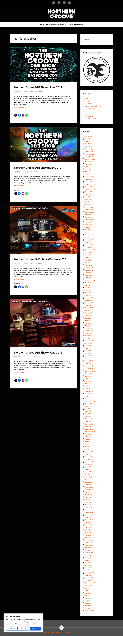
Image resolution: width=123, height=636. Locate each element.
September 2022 (90, 250)
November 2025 (89, 154)
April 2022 (88, 262)
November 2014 (89, 487)
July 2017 (88, 406)
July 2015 (88, 467)
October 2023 (89, 217)
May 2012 (88, 563)
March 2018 (88, 386)
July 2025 (88, 164)
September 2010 (90, 610)
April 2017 (88, 414)
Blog (86, 98)
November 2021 (89, 275)
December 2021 (89, 272)
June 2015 (88, 469)
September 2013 (90, 522)
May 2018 (88, 381)
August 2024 (88, 192)
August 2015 (88, 464)
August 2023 (88, 222)
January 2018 (89, 391)
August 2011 (88, 585)
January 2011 (89, 603)
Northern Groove (92, 103)
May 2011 (88, 593)
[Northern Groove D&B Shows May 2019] (43, 146)
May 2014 (88, 502)
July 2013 (88, 527)
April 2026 (88, 144)
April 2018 (88, 383)
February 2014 (89, 510)
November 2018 (89, 366)
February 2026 (89, 149)
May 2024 (88, 199)
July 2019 (88, 346)
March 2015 (88, 477)
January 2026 (89, 151)
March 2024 (88, 204)
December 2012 (89, 545)
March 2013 (88, 537)
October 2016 (89, 429)
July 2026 (88, 139)
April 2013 (88, 535)
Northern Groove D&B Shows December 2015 (41, 259)
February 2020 (89, 328)
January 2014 (89, 512)
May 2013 (88, 532)
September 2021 (90, 280)
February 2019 (89, 358)
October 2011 (89, 580)
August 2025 (88, 161)
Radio (86, 114)
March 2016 (88, 446)
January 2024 (89, 209)
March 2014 (88, 507)
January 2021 (89, 300)
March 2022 (88, 265)
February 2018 (89, 388)
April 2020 (88, 323)
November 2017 (89, 396)
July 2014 (88, 497)
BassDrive (39, 91)
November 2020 (89, 305)
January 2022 (89, 270)
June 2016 (88, 439)
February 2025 (89, 177)
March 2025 (88, 174)
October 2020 (89, 308)
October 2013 (89, 520)
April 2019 (88, 353)
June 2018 (88, 378)
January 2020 (89, 330)
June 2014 (88, 499)
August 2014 (88, 494)
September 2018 (90, 371)
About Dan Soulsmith (76, 24)
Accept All (35, 628)
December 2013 (89, 515)
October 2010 (89, 608)
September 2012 (90, 552)
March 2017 (88, 416)
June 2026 (88, 141)
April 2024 (88, 202)
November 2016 (89, 426)
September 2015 (90, 462)
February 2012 (89, 570)
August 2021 (88, 282)
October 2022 (89, 247)
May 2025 (88, 169)
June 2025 (88, 166)
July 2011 (88, 588)
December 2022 (89, 242)
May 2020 (88, 320)
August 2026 (88, 136)
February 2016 (89, 449)
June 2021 (88, 288)
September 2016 (90, 431)
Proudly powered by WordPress (52, 632)
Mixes (87, 111)
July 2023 (88, 224)
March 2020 (88, 325)
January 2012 (89, 573)
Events (87, 101)
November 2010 (89, 605)
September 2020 (90, 310)
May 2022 (88, 260)
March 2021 (88, 295)
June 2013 (88, 530)
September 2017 (90, 401)
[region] (23, 622)
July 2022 (88, 255)
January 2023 (89, 240)
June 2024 (88, 197)
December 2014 (89, 484)
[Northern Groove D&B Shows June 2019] (43, 66)
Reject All (23, 628)
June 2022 (88, 257)
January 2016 (89, 452)
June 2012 (88, 560)
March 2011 (88, 598)
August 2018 (88, 373)
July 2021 (88, 285)
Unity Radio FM (92, 118)
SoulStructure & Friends (94, 106)
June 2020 (88, 318)
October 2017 (89, 399)
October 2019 (89, 338)
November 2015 (89, 457)
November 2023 (89, 214)
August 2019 (88, 343)
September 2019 (90, 341)
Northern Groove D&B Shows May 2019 (37, 167)
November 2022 (89, 245)
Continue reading (21, 108)
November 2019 (89, 335)
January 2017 (89, 421)
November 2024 (89, 184)
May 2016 (88, 441)
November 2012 (89, 547)
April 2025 (88, 171)
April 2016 (88, 444)
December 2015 (89, 454)
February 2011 (89, 600)
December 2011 (89, 575)
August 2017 (88, 404)
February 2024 (89, 207)
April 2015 (88, 474)
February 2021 (89, 298)
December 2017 (89, 394)
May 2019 (88, 351)
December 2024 (89, 182)
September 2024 (90, 189)
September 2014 (90, 492)
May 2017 (88, 411)
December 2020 (89, 303)
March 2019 (88, 356)
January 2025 (89, 179)
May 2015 (88, 472)
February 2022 (89, 267)
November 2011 (89, 578)
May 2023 (88, 230)
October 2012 (89, 550)
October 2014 (89, 489)
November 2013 (89, 517)
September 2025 (90, 159)
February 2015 (89, 479)
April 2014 (88, 505)
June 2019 (88, 348)
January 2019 (89, 361)
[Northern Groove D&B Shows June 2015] (43, 323)
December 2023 (89, 212)
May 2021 (88, 290)
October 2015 (89, 459)
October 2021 (89, 277)
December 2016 (89, 424)
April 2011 (88, 595)
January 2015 (89, 482)
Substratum (91, 108)
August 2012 (88, 555)
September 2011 (90, 583)
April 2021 (88, 293)
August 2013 (88, 525)
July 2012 (88, 558)
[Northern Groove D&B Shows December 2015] (43, 230)
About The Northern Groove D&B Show (53, 24)
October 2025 (89, 156)
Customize (12, 628)
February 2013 (89, 540)
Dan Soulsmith (28, 91)
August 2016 (88, 434)
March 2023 (88, 235)
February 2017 (89, 419)
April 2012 (88, 565)
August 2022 (88, 252)
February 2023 (89, 237)
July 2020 (88, 315)
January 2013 (89, 542)
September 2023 (90, 219)
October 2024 (89, 187)
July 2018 (88, 376)
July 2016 (88, 436)
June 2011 (88, 590)
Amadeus (69, 632)
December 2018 (89, 363)
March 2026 (88, 146)
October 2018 (89, 368)
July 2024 (88, 194)
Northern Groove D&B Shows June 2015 (38, 352)
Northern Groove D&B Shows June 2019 (38, 87)
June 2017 (88, 409)
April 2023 (88, 232)
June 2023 (88, 227)
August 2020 (88, 313)
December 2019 (89, 333)
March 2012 (88, 568)
